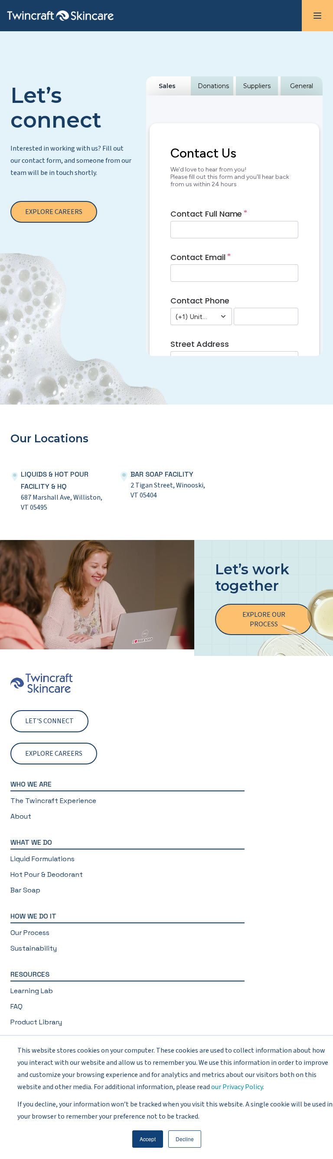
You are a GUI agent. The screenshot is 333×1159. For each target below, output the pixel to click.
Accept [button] (148, 1139)
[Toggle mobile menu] (317, 15)
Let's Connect (49, 721)
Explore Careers (53, 212)
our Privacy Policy (237, 1087)
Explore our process (263, 619)
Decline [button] (185, 1139)
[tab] (167, 85)
